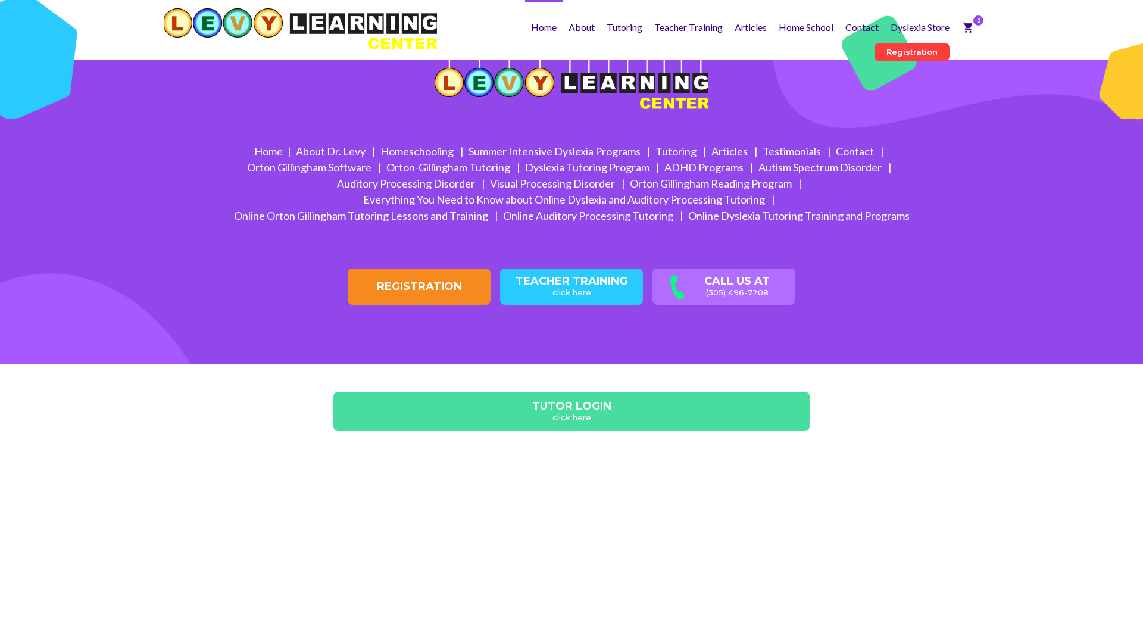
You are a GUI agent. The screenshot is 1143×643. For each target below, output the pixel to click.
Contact (862, 27)
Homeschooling (417, 151)
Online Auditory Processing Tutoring (589, 215)
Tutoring (624, 27)
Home (544, 27)
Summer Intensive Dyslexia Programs (555, 151)
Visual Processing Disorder (553, 183)
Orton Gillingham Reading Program (712, 183)
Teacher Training (688, 27)
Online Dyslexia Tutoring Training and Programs (799, 215)
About (582, 27)
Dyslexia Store (920, 27)
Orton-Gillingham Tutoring (449, 167)
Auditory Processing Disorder (407, 183)
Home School (806, 27)
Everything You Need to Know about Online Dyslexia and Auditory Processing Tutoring (565, 199)
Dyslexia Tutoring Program (588, 167)
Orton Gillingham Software (310, 167)
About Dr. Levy (331, 151)
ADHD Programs (704, 167)
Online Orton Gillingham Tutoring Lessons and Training (362, 215)
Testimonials (793, 151)
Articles (751, 27)
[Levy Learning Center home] (300, 24)
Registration (912, 52)
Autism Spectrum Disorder (820, 167)
